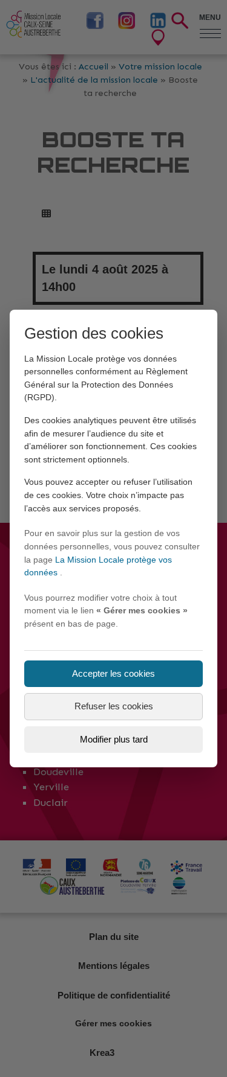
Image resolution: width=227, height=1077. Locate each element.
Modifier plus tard (114, 739)
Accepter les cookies (113, 673)
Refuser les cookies (113, 706)
